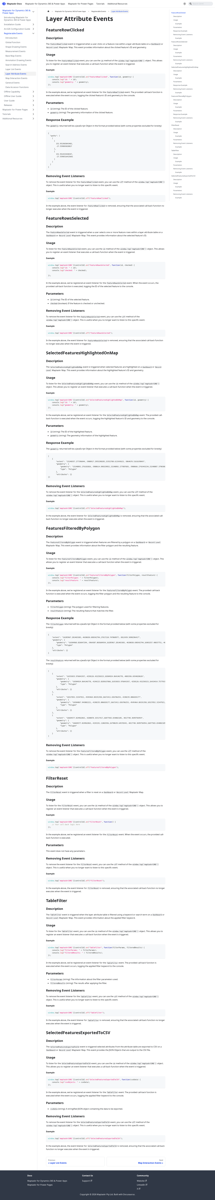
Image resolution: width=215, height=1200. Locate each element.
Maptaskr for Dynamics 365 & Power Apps (45, 3)
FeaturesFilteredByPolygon (181, 96)
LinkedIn (141, 1184)
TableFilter (175, 150)
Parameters (177, 27)
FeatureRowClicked (178, 13)
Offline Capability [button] (12, 91)
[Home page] (48, 11)
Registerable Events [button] (13, 33)
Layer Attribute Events (15, 73)
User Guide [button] (9, 100)
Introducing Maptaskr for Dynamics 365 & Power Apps (17, 18)
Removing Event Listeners (183, 34)
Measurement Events (15, 51)
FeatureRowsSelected (179, 42)
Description (177, 16)
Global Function (12, 42)
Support (86, 1180)
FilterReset (175, 125)
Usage (175, 20)
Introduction (11, 37)
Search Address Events (16, 64)
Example (178, 23)
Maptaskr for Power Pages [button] (15, 109)
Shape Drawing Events (16, 46)
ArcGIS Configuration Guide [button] (17, 29)
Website (140, 1180)
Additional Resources (117, 3)
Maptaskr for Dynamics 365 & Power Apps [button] (16, 11)
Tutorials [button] (6, 114)
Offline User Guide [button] (12, 96)
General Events (12, 82)
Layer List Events (13, 69)
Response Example (180, 31)
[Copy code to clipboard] (162, 77)
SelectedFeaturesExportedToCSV (183, 176)
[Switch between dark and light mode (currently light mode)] (185, 4)
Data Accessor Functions (17, 87)
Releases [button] (8, 105)
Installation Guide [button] (12, 24)
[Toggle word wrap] (158, 456)
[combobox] (200, 4)
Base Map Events (13, 55)
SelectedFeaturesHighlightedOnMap (184, 67)
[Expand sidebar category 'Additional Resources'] (33, 119)
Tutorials (100, 3)
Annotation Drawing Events (18, 60)
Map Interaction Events (16, 78)
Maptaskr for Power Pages (80, 3)
